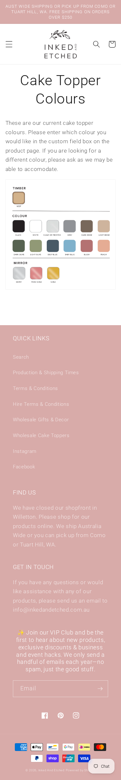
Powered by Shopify (81, 770)
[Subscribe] (100, 688)
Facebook (24, 467)
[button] (8, 44)
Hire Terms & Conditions (41, 404)
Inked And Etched (51, 770)
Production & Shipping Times (46, 372)
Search (21, 357)
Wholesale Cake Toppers (41, 435)
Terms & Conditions (35, 388)
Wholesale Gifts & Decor (41, 420)
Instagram (24, 451)
